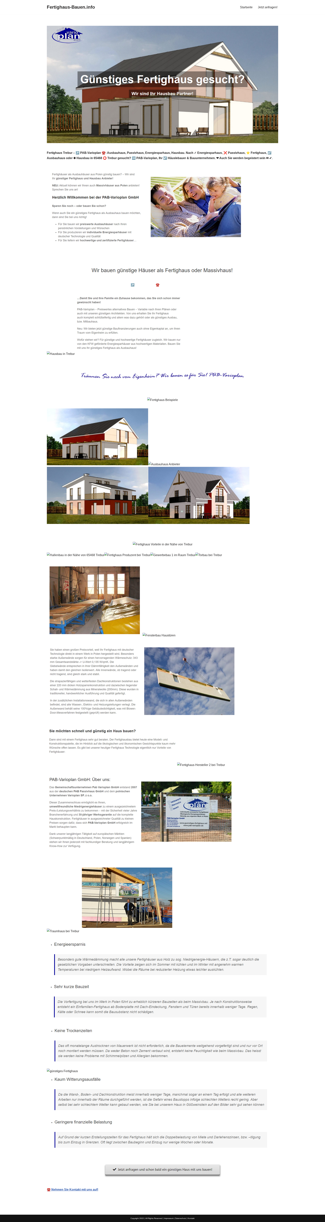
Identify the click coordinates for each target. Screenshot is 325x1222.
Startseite (246, 7)
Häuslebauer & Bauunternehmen (76, 284)
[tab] (76, 285)
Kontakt (191, 1218)
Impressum (168, 1218)
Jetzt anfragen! (267, 7)
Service (245, 284)
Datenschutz (180, 1218)
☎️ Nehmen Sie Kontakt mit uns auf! (72, 1189)
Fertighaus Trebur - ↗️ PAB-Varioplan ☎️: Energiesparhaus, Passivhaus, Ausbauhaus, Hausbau (169, 284)
